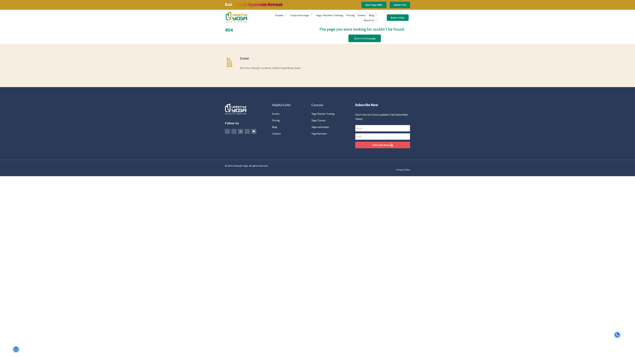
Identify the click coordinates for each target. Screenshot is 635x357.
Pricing (350, 15)
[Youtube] (253, 131)
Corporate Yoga (299, 15)
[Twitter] (234, 131)
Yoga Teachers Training (329, 15)
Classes (279, 15)
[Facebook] (227, 131)
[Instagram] (247, 131)
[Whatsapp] (240, 131)
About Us (369, 20)
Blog (371, 15)
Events (362, 15)
